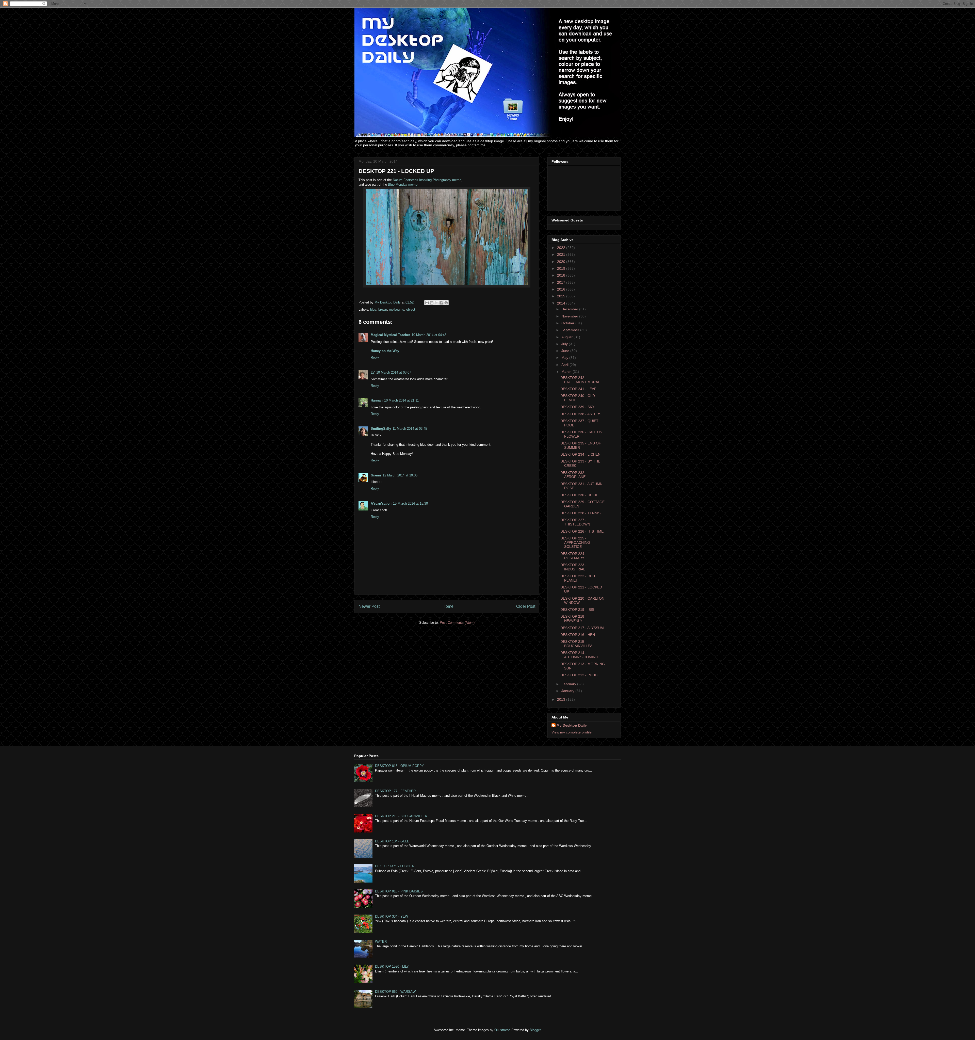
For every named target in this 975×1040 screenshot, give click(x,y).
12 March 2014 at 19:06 (400, 475)
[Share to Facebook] (441, 302)
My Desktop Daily (572, 725)
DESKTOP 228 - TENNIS (580, 513)
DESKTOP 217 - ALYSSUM (582, 628)
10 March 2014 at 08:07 (393, 372)
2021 (561, 254)
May (565, 358)
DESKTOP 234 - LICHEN (580, 454)
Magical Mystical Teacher (390, 335)
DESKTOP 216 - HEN (577, 635)
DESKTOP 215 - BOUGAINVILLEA (576, 643)
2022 (561, 248)
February (569, 684)
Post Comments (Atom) (457, 623)
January (568, 691)
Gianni (376, 475)
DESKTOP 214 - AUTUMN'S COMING (579, 655)
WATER (381, 941)
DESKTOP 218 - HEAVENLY (573, 618)
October (568, 323)
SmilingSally (381, 428)
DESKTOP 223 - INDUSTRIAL (573, 567)
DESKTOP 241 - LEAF (578, 389)
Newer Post (369, 606)
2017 (561, 282)
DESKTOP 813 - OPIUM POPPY (399, 766)
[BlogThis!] (431, 302)
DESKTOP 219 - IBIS (577, 609)
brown (382, 309)
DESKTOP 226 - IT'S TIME (582, 531)
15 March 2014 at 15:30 (410, 503)
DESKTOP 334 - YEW (391, 916)
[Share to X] (436, 302)
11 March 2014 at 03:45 (410, 428)
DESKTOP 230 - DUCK (578, 495)
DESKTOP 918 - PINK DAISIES (399, 891)
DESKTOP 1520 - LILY (392, 966)
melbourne (396, 309)
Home (448, 606)
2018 (561, 275)
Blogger (535, 1030)
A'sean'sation (381, 503)
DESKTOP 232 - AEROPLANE (573, 475)
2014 (561, 303)
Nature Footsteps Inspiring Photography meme (427, 180)
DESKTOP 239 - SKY (577, 407)
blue (373, 309)
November (570, 316)
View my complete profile (571, 732)
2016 (561, 289)
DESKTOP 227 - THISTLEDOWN (575, 522)
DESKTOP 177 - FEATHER (395, 791)
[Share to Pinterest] (446, 302)
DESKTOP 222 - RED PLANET (577, 578)
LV (373, 372)
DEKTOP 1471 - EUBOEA (394, 866)
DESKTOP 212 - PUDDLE (581, 675)
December (570, 309)
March (567, 372)
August (567, 337)
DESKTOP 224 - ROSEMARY (573, 556)
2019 (561, 268)
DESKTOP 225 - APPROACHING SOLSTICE (575, 542)
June (565, 351)
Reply (375, 357)
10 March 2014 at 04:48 (429, 335)
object (410, 309)
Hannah (377, 400)
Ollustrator (501, 1030)
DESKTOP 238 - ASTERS (580, 414)
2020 (561, 262)
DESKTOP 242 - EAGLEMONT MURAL (580, 380)
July (565, 344)
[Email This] (426, 302)
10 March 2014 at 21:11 (401, 400)
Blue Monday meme (402, 184)
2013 (561, 699)
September (570, 330)
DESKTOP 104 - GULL (392, 841)
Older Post (525, 606)
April (565, 365)
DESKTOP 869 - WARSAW (395, 992)
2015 (561, 296)
